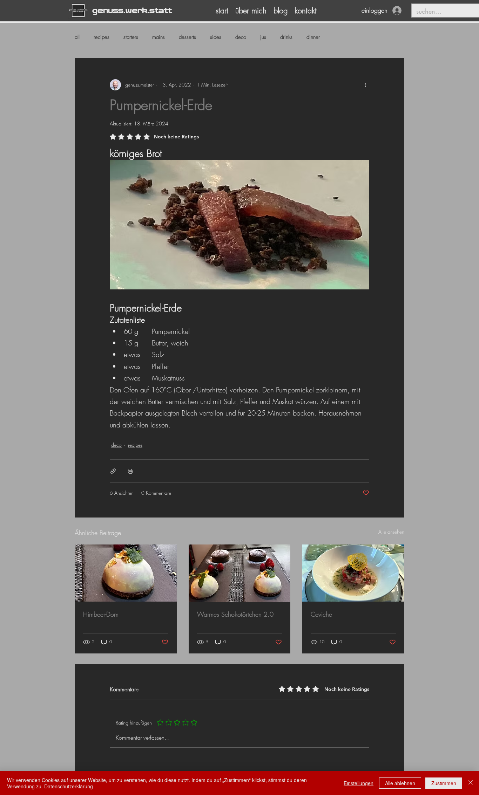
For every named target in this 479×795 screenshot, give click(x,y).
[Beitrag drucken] (130, 471)
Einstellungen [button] (358, 783)
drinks (286, 37)
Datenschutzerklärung (68, 786)
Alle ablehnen (400, 783)
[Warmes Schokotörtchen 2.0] (240, 573)
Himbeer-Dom (101, 614)
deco (240, 37)
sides (215, 37)
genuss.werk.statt (132, 10)
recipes (101, 37)
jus (263, 37)
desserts (187, 37)
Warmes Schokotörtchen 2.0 (235, 614)
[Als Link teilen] (113, 471)
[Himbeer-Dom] (126, 573)
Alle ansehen (391, 531)
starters (130, 37)
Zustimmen (443, 783)
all (77, 37)
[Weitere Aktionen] (365, 85)
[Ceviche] (353, 573)
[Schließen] (470, 783)
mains (158, 37)
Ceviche (321, 614)
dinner (313, 37)
